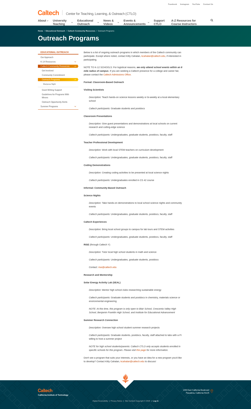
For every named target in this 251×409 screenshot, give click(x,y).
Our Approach (47, 57)
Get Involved (47, 71)
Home (40, 31)
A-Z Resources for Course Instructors (184, 22)
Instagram (184, 4)
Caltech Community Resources (81, 31)
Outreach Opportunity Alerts (54, 102)
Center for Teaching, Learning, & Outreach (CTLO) (101, 14)
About (42, 20)
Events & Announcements (135, 22)
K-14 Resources (48, 62)
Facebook (172, 4)
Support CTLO (159, 22)
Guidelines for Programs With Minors (55, 96)
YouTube (196, 4)
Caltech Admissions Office (117, 74)
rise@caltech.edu (107, 267)
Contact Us (208, 4)
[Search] (212, 20)
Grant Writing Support (52, 90)
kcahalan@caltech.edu (153, 56)
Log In (156, 401)
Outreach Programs (51, 79)
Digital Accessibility (100, 401)
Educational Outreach (85, 22)
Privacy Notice (116, 401)
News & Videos (108, 22)
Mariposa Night (49, 84)
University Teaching (60, 22)
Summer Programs (49, 106)
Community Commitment (53, 75)
